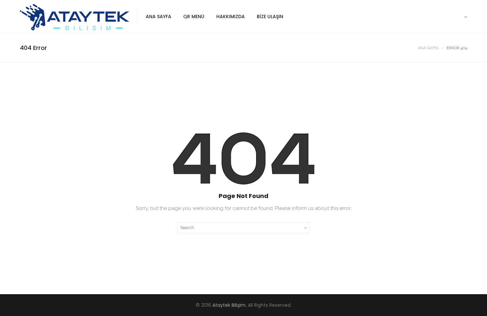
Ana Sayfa (158, 16)
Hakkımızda (230, 16)
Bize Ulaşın (270, 16)
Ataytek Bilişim (228, 305)
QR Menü (193, 16)
